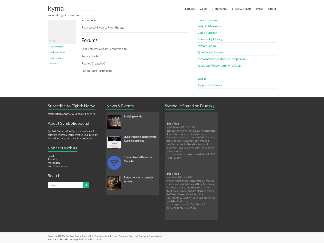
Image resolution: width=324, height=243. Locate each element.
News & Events (241, 8)
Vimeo (64, 166)
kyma (56, 8)
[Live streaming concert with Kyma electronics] (114, 137)
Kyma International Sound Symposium (221, 59)
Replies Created (57, 52)
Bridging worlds (133, 116)
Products (189, 8)
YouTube (53, 166)
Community (219, 8)
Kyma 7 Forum (206, 45)
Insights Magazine (209, 26)
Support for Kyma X (210, 85)
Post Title (173, 123)
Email (51, 156)
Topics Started (57, 46)
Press (259, 8)
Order (204, 8)
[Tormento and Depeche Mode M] (114, 157)
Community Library (209, 39)
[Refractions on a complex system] (114, 178)
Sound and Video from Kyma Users (219, 65)
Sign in (201, 78)
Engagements (56, 57)
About (272, 8)
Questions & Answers (211, 52)
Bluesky (52, 159)
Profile (53, 41)
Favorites (54, 63)
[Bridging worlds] (114, 117)
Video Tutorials (207, 32)
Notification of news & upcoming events (71, 113)
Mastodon (54, 162)
